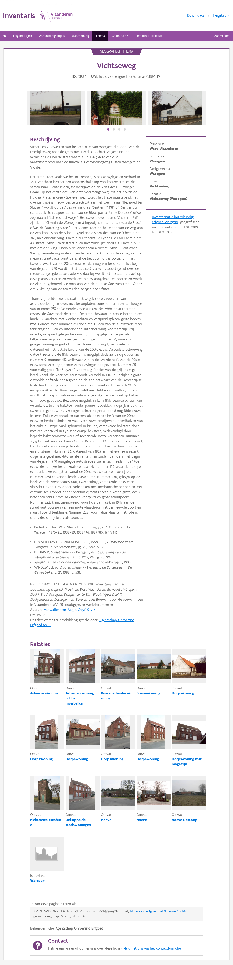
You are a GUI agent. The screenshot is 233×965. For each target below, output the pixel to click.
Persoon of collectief (149, 36)
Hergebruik (221, 15)
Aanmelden (222, 36)
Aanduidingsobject (52, 36)
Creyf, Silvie (86, 609)
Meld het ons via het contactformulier (152, 948)
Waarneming (80, 36)
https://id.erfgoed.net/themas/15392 (158, 911)
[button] (108, 129)
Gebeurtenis (120, 36)
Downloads (196, 15)
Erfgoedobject (22, 36)
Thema (100, 36)
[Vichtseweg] (55, 108)
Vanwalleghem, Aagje (60, 609)
